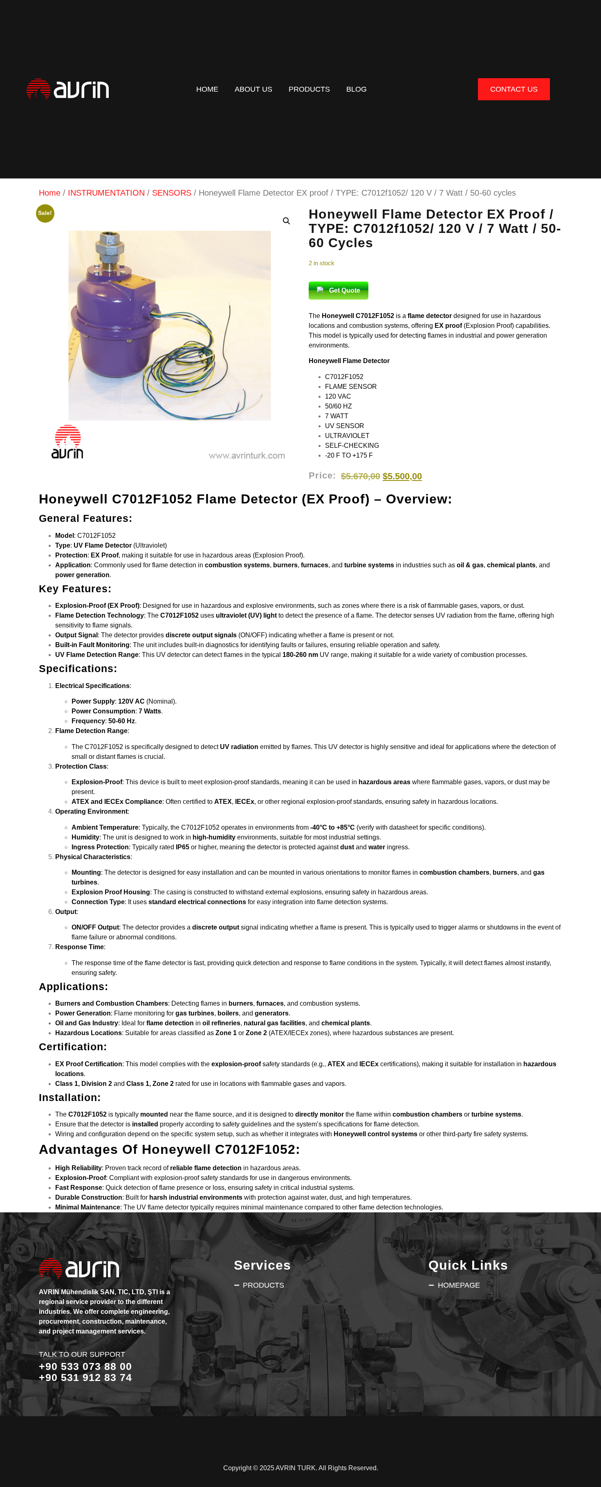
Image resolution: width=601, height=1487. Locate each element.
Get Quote (344, 290)
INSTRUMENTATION (106, 192)
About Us (253, 89)
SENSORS (171, 192)
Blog (356, 89)
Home (207, 89)
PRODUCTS (309, 89)
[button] (286, 221)
